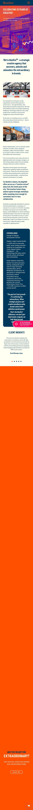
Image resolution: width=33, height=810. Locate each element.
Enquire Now (16, 772)
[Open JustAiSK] (29, 806)
